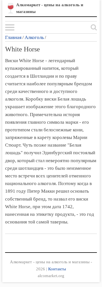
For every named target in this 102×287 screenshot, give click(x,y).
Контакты (57, 268)
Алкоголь (34, 37)
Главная (13, 37)
